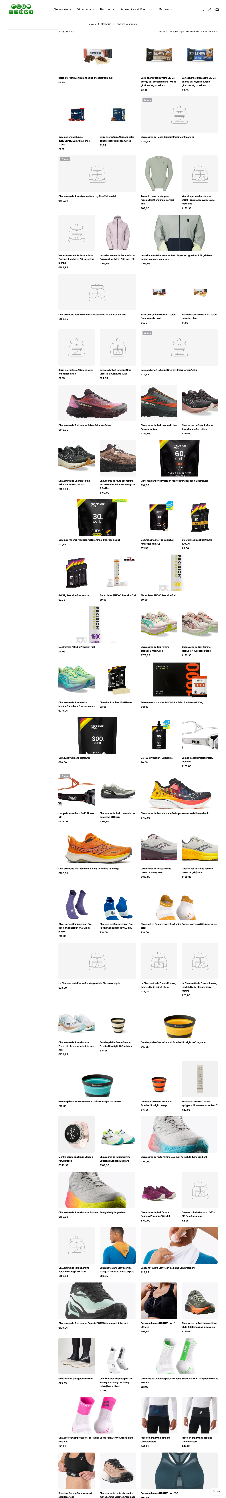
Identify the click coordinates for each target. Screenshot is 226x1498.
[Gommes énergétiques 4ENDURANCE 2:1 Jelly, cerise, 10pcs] (76, 114)
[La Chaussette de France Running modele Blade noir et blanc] (159, 961)
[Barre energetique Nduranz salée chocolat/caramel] (97, 55)
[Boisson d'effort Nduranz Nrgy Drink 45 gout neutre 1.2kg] (118, 347)
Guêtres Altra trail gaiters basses (75, 1378)
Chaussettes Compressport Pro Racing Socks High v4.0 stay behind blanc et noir (116, 1382)
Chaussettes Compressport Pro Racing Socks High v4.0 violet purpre (74, 928)
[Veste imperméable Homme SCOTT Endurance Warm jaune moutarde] (200, 173)
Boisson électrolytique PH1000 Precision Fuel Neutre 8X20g (172, 702)
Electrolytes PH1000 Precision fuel (118, 595)
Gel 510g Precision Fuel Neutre (74, 757)
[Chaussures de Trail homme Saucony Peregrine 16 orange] (97, 846)
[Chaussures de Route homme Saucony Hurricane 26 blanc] (118, 1134)
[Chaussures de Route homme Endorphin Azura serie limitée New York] (76, 1020)
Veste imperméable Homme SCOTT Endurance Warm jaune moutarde (198, 200)
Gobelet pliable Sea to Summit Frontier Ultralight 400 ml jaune (173, 1042)
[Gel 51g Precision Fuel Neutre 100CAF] (200, 517)
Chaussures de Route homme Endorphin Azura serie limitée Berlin (175, 813)
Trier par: (162, 31)
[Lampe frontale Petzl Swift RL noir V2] (76, 791)
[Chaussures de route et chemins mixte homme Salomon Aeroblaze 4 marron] (118, 1471)
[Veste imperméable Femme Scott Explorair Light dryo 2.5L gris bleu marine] (76, 233)
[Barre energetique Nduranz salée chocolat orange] (76, 347)
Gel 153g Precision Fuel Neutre (157, 757)
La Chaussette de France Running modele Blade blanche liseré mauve (199, 987)
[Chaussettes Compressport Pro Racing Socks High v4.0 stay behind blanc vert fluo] (179, 1356)
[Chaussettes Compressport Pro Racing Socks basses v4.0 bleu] (118, 901)
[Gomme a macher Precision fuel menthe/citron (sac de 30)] (97, 517)
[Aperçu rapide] (131, 44)
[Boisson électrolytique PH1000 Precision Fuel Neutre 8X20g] (179, 680)
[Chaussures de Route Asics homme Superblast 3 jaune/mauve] (76, 680)
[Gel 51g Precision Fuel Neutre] (76, 573)
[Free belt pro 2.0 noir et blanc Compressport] (200, 1415)
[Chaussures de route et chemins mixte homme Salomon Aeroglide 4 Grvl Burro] (118, 458)
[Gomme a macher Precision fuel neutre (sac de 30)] (159, 517)
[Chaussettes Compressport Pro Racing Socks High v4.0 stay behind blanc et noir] (118, 1356)
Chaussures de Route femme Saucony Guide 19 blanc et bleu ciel (92, 314)
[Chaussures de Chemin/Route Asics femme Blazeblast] (200, 403)
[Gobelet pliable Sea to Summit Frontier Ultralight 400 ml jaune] (179, 1020)
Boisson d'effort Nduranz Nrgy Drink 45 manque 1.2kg (169, 370)
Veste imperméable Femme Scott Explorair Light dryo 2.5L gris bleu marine (76, 259)
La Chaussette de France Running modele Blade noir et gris (89, 983)
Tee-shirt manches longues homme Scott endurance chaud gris (157, 200)
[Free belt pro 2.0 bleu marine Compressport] (159, 1415)
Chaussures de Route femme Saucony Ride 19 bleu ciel (87, 196)
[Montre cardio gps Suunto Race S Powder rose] (76, 1134)
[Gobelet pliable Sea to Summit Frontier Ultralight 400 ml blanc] (118, 1020)
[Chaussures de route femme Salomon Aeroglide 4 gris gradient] (179, 1134)
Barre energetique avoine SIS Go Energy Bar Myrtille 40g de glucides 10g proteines (199, 81)
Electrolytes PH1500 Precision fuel (76, 646)
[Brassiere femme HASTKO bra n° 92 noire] (159, 1300)
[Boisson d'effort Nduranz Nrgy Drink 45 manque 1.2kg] (179, 347)
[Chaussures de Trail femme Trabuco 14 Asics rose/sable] (200, 624)
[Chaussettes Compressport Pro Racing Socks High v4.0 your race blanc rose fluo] (97, 1415)
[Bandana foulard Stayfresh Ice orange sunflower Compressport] (118, 1245)
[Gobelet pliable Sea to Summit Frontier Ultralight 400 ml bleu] (97, 1079)
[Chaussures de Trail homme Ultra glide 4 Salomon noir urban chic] (200, 1300)
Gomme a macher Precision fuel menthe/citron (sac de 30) (89, 539)
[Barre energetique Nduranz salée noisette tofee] (200, 292)
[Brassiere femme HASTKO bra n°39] (179, 1471)
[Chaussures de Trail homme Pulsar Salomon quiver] (159, 403)
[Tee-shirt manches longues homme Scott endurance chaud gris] (159, 173)
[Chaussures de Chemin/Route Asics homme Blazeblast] (76, 458)
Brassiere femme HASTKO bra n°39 (159, 1493)
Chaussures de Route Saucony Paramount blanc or (167, 136)
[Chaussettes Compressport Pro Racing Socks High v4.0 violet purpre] (76, 901)
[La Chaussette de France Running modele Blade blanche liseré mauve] (200, 961)
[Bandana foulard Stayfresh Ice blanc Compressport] (179, 1245)
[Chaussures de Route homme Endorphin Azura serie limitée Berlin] (179, 791)
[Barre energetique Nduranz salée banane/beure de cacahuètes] (118, 114)
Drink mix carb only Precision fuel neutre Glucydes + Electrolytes (174, 480)
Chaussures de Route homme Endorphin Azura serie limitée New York (76, 1046)
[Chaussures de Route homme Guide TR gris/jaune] (200, 846)
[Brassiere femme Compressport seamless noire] (76, 1471)
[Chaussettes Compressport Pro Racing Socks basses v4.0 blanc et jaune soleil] (179, 901)
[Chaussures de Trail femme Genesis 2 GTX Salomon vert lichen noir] (97, 1300)
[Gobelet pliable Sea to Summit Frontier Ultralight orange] (159, 1079)
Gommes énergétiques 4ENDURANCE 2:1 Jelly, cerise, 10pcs (74, 140)
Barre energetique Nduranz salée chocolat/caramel (85, 77)
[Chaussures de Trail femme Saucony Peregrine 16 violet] (159, 1190)
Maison (92, 24)
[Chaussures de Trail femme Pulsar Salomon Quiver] (97, 403)
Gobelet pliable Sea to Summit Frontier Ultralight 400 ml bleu (90, 1101)
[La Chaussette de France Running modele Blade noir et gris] (97, 961)
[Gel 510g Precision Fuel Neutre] (97, 735)
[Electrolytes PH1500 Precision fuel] (97, 624)
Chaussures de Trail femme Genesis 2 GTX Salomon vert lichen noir (93, 1323)
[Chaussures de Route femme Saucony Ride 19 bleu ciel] (97, 173)
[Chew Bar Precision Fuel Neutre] (118, 680)
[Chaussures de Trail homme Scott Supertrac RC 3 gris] (118, 791)
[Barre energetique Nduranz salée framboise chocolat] (159, 292)
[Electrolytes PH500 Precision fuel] (179, 573)
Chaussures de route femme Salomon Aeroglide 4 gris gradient (174, 1156)
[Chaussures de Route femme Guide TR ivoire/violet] (159, 846)
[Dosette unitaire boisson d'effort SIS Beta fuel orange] (200, 1190)
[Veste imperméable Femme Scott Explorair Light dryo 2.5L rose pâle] (118, 233)
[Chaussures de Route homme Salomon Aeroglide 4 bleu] (76, 1245)
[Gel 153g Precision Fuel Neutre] (159, 735)
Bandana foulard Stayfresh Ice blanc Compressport (167, 1267)
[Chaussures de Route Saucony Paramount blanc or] (179, 114)
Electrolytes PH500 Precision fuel (158, 595)
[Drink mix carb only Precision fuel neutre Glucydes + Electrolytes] (179, 458)
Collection (106, 24)
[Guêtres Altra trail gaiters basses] (76, 1356)
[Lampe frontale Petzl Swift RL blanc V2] (200, 735)
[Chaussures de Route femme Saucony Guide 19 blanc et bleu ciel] (97, 292)
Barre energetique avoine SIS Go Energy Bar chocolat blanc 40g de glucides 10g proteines (158, 81)
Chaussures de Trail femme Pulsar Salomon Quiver (84, 425)
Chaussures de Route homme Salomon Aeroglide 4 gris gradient (92, 1212)
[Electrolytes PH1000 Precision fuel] (118, 573)
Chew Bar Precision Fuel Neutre (116, 702)
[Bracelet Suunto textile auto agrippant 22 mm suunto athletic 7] (200, 1079)
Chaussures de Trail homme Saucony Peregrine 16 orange (88, 868)
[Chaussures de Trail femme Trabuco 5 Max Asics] (159, 624)
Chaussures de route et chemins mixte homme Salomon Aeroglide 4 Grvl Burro (117, 484)
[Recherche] (202, 9)
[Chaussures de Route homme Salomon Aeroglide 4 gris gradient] (97, 1190)
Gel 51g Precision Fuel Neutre (73, 595)
